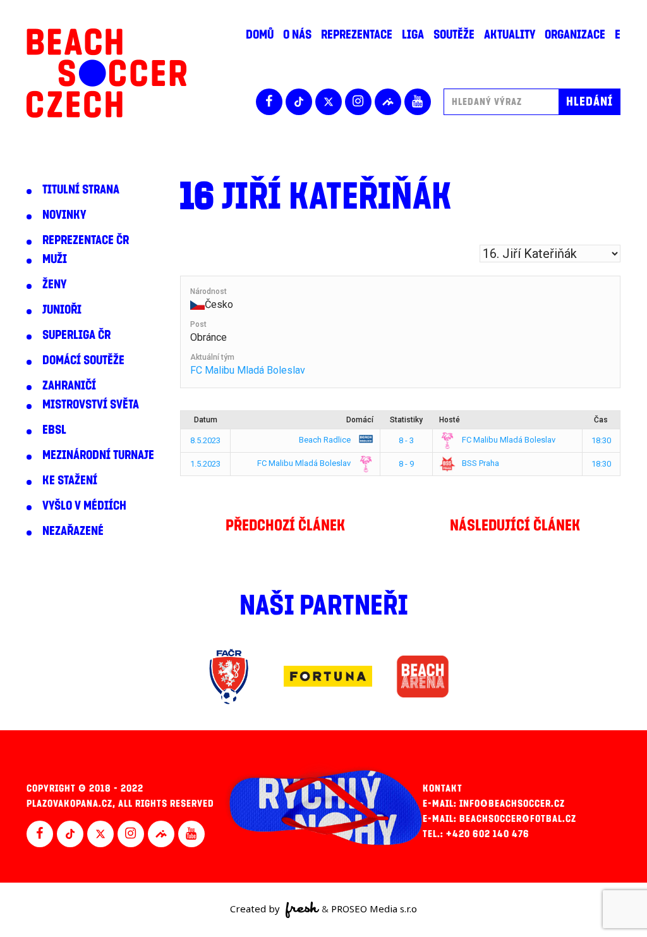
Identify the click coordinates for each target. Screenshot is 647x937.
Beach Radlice (326, 439)
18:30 (601, 440)
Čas (601, 419)
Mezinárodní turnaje (98, 455)
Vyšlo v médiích (84, 505)
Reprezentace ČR (85, 240)
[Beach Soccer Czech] (106, 73)
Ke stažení (69, 480)
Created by (256, 908)
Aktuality (509, 34)
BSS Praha (479, 463)
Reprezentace (356, 34)
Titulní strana (80, 189)
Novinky (64, 215)
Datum (205, 419)
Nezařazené (73, 531)
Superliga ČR (76, 335)
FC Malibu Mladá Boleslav (247, 370)
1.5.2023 (205, 463)
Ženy (54, 284)
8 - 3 (406, 440)
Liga (413, 34)
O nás (297, 34)
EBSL (54, 430)
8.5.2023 (205, 440)
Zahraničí (69, 385)
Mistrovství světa (90, 404)
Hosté (449, 419)
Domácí (359, 419)
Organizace (575, 34)
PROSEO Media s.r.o (374, 908)
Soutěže (454, 34)
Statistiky (406, 419)
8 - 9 (406, 463)
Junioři (62, 309)
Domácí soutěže (83, 360)
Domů (260, 34)
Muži (54, 259)
